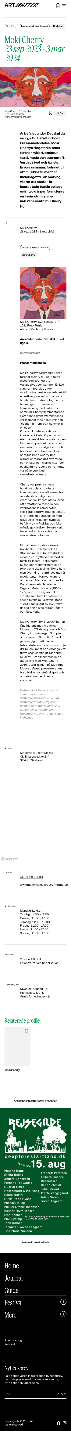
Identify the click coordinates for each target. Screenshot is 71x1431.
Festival (14, 1302)
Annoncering (13, 1340)
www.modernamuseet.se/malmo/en (44, 884)
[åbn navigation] (63, 5)
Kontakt (10, 1344)
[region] (35, 817)
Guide (12, 1290)
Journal (14, 1278)
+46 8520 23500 (31, 877)
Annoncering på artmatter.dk (35, 1242)
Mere (10, 1315)
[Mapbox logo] (9, 859)
